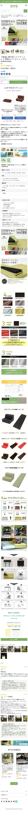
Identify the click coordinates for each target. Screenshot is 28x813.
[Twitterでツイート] (4, 74)
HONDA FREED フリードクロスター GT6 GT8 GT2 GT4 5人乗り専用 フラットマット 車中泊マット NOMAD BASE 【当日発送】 (22, 769)
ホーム (2, 15)
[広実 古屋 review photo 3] (18, 718)
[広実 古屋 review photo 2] (11, 718)
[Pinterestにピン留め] (9, 74)
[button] (4, 65)
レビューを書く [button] (14, 639)
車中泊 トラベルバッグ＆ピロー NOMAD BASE (7, 110)
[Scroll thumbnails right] (26, 51)
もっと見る (14, 783)
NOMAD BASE (4, 772)
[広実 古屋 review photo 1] (4, 718)
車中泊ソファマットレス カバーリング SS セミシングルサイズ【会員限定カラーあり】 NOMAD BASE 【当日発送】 (20, 108)
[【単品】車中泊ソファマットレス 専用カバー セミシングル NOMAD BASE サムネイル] (3, 51)
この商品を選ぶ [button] (7, 118)
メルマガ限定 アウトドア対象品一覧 (14, 15)
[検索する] (25, 11)
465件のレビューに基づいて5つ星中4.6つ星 (14, 615)
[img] (4, 667)
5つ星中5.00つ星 (17, 625)
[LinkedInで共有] (7, 74)
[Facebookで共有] (2, 74)
